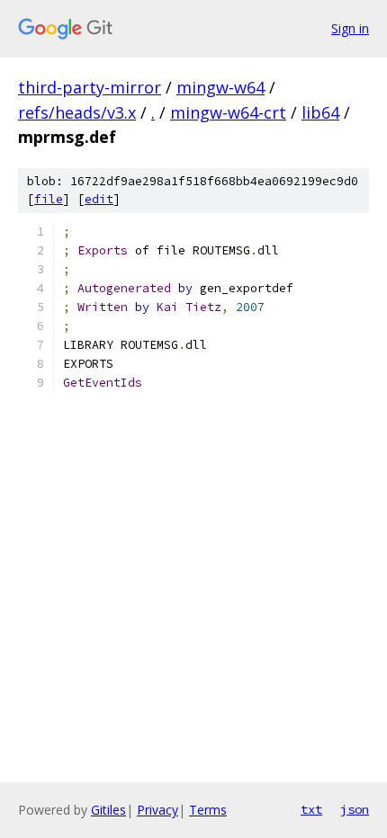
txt (311, 809)
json (354, 809)
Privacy (157, 809)
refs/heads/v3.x (77, 112)
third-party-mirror (89, 87)
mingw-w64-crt (228, 112)
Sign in (350, 28)
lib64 (320, 112)
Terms (208, 809)
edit (99, 199)
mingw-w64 (220, 87)
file (48, 199)
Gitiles (108, 809)
